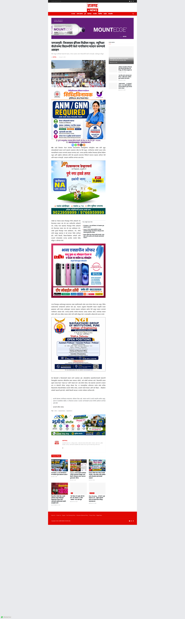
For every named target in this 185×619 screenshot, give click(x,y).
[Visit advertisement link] (92, 29)
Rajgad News (99, 515)
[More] (84, 145)
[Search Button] (133, 14)
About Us (53, 515)
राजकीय (95, 13)
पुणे (85, 13)
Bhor (56, 410)
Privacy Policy (92, 515)
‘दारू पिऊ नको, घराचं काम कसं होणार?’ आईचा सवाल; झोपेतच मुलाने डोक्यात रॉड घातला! (125, 77)
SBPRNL (54, 57)
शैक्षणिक (100, 13)
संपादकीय (110, 13)
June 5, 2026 (54, 476)
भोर (53, 469)
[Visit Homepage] (92, 7)
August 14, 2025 (93, 503)
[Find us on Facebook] (133, 1)
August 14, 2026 (122, 71)
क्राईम (105, 13)
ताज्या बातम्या (80, 13)
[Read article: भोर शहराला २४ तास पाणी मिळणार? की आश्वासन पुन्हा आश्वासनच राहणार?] (59, 465)
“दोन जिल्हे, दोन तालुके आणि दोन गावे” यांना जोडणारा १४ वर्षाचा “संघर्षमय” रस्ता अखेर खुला (77, 497)
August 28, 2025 (74, 501)
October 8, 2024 (62, 57)
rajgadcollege (62, 410)
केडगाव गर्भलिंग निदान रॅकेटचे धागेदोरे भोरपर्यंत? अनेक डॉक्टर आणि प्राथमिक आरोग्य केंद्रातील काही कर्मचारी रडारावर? (93, 236)
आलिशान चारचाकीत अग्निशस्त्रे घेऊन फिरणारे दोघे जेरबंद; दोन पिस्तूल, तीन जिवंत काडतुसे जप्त (125, 68)
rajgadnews (69, 410)
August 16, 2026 (113, 62)
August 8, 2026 (122, 80)
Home (73, 13)
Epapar (63, 515)
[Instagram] (78, 145)
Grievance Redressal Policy (82, 515)
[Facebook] (73, 145)
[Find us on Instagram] (131, 1)
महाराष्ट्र (89, 13)
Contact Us (58, 515)
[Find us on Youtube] (129, 1)
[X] (81, 145)
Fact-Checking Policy (70, 515)
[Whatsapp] (75, 145)
